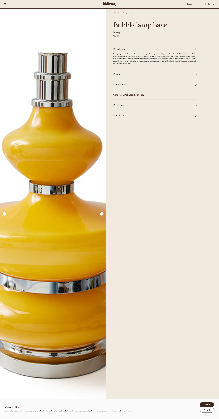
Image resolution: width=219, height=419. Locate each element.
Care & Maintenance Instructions (129, 94)
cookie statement (114, 411)
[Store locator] (209, 4)
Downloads (118, 115)
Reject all (207, 410)
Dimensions (119, 84)
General (117, 74)
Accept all (207, 405)
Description (119, 49)
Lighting (125, 13)
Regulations (119, 105)
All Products (116, 13)
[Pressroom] (204, 4)
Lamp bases (133, 13)
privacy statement (127, 411)
